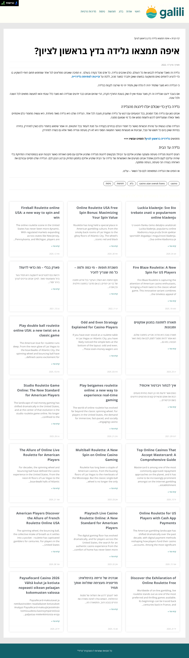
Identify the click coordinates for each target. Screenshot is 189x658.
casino (174, 183)
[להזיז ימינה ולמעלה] (4, 2)
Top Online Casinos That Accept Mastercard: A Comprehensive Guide (156, 455)
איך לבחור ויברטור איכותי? (157, 385)
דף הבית (176, 38)
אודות (129, 11)
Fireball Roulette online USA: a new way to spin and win (37, 212)
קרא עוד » (172, 246)
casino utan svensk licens (152, 183)
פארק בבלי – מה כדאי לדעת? (39, 267)
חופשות (112, 11)
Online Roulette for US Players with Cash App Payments (157, 518)
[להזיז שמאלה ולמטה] (2, 4)
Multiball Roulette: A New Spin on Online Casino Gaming (97, 455)
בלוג (121, 11)
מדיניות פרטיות (88, 11)
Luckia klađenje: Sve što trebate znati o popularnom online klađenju (153, 212)
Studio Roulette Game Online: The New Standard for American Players (38, 390)
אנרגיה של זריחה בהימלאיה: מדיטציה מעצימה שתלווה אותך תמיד (96, 583)
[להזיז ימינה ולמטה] (4, 4)
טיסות (102, 11)
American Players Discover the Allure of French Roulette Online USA (38, 518)
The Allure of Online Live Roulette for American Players (39, 455)
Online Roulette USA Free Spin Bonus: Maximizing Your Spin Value (97, 212)
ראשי (137, 11)
